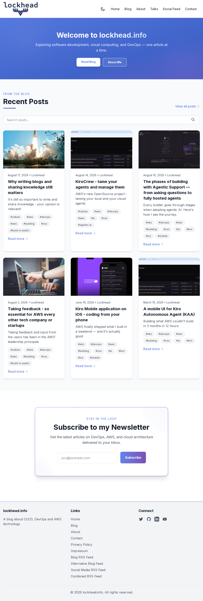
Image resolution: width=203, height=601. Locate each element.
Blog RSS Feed (82, 557)
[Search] (194, 119)
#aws (30, 216)
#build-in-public (20, 230)
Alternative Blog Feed (87, 564)
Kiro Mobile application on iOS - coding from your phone (101, 314)
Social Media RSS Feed (88, 570)
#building (29, 223)
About (140, 9)
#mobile (163, 235)
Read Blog (88, 61)
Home (115, 9)
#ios (148, 235)
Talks (154, 9)
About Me (115, 62)
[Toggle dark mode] (103, 9)
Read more (16, 239)
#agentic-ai (85, 224)
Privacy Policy (81, 544)
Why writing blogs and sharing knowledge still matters (30, 187)
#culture (15, 216)
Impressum (79, 551)
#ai (93, 218)
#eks (149, 222)
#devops (45, 216)
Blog (127, 9)
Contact (191, 9)
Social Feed (171, 9)
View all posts (185, 106)
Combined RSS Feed (86, 576)
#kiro (189, 229)
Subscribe (133, 457)
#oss (44, 223)
